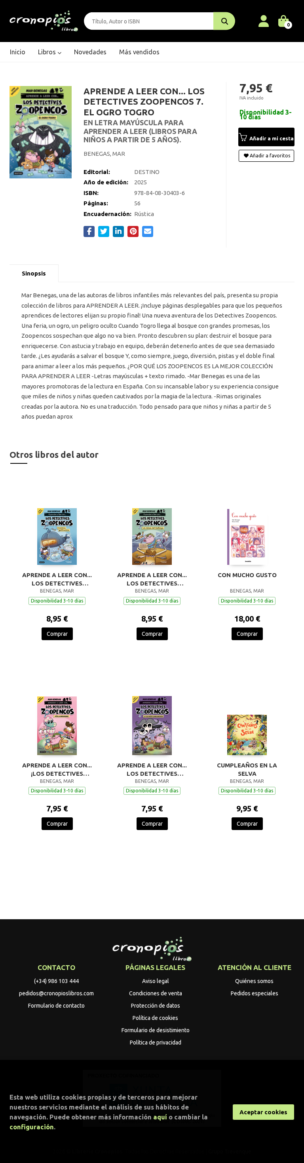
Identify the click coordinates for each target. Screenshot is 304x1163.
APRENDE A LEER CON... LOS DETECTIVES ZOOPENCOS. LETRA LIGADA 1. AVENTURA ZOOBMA (57, 579)
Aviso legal (155, 981)
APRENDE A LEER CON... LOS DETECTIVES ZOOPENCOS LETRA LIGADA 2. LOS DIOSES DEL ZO (152, 579)
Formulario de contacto (56, 1005)
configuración (32, 1126)
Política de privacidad (155, 1042)
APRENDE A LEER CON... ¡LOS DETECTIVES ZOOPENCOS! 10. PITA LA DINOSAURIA (57, 769)
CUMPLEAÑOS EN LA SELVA (247, 769)
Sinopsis (34, 273)
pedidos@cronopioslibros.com (56, 993)
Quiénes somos (254, 981)
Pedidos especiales (254, 993)
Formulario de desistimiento (156, 1030)
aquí (160, 1117)
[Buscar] (224, 21)
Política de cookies (155, 1018)
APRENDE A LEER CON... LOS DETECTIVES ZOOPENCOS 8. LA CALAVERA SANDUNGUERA (152, 769)
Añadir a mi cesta (271, 138)
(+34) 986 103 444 (56, 981)
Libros (47, 51)
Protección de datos (155, 1005)
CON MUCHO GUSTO (247, 575)
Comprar (57, 634)
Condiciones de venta (155, 993)
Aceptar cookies (263, 1112)
